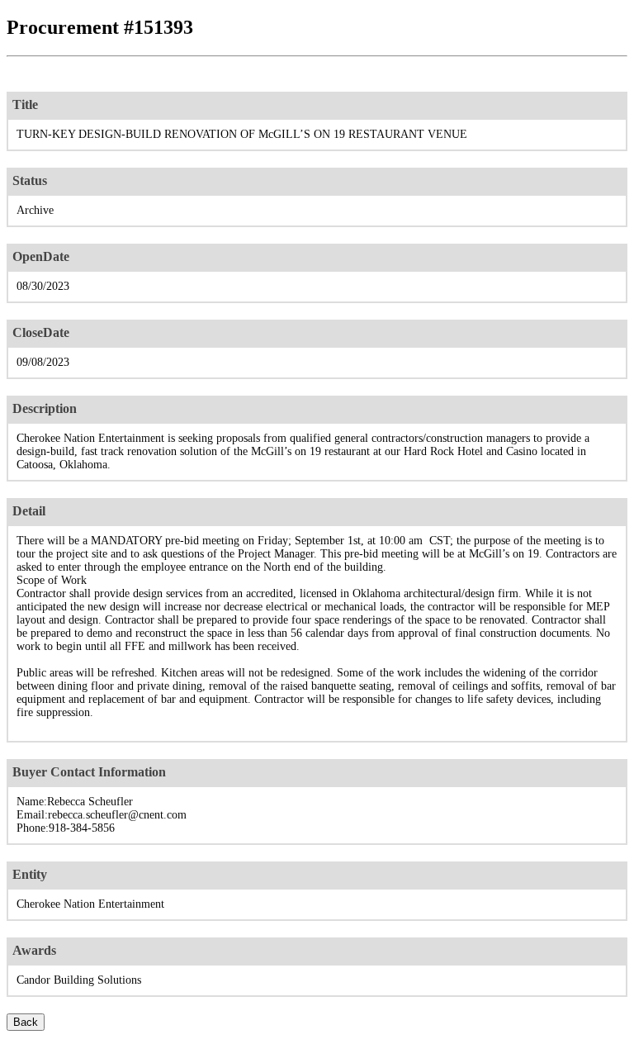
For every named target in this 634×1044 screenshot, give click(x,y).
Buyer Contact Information (89, 772)
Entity (29, 874)
